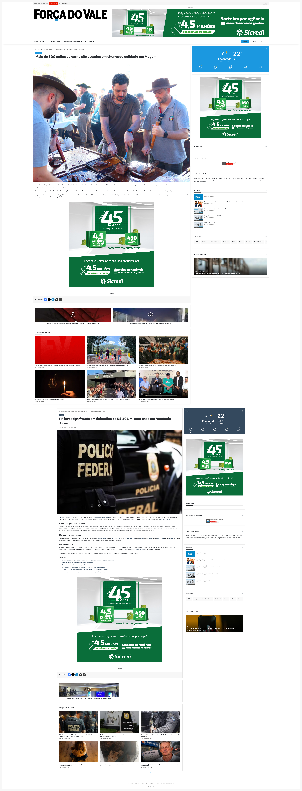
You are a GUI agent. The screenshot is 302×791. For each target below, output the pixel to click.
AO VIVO (245, 41)
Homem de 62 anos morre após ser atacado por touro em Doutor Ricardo (219, 273)
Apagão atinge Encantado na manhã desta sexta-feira (49, 399)
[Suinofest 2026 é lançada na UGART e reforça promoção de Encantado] (163, 350)
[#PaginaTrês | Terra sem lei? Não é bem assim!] (198, 218)
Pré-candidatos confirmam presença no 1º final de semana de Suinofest (223, 202)
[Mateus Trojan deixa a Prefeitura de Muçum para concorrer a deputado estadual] (111, 384)
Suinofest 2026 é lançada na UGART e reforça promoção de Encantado (157, 365)
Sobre (58, 41)
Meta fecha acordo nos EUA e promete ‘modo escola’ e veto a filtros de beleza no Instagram (81, 3)
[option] (230, 266)
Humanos (206, 195)
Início (36, 41)
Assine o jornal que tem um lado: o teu (75, 41)
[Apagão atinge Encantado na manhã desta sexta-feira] (60, 384)
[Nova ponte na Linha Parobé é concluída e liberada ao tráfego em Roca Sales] (111, 350)
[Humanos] (198, 197)
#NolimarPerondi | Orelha (211, 223)
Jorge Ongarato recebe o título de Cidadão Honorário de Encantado (157, 399)
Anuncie (91, 41)
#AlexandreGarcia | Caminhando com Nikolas (216, 209)
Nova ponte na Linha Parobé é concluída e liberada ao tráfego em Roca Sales (107, 365)
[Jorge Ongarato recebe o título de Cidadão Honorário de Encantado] (163, 384)
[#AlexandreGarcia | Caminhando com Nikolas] (198, 211)
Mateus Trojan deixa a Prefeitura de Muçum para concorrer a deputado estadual (108, 399)
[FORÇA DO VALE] (70, 15)
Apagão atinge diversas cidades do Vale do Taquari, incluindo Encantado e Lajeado (57, 365)
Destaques (42, 49)
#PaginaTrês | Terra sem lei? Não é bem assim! (216, 216)
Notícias (42, 41)
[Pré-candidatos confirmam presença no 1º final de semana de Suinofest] (198, 204)
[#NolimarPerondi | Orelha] (198, 225)
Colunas (51, 41)
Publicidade (111, 201)
